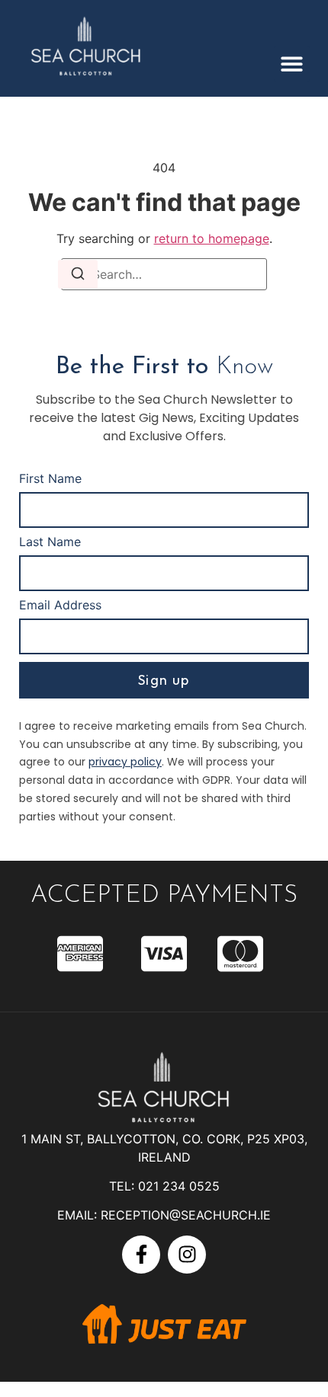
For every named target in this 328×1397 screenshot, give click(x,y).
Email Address (60, 605)
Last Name (50, 542)
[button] (292, 64)
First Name (50, 479)
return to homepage (211, 238)
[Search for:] (164, 274)
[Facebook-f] (141, 1255)
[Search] (78, 274)
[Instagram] (187, 1255)
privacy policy (125, 761)
